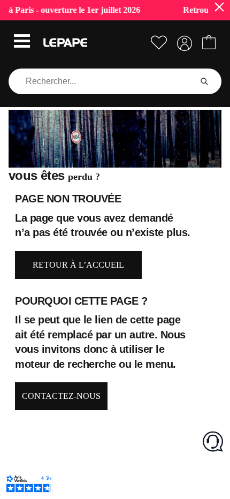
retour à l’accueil (78, 264)
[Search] (204, 81)
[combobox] (102, 81)
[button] (22, 42)
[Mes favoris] (159, 42)
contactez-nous (61, 395)
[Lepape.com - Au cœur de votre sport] (65, 43)
